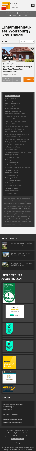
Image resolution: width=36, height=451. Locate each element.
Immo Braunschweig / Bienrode (12, 198)
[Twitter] (19, 443)
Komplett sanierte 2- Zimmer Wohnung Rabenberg (20, 254)
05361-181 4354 (10, 13)
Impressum (7, 436)
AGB (13, 436)
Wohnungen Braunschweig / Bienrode (20, 206)
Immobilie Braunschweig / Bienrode (17, 221)
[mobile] (32, 5)
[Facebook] (16, 443)
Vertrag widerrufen (17, 438)
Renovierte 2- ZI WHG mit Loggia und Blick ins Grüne (21, 264)
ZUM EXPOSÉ (29, 79)
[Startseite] (10, 6)
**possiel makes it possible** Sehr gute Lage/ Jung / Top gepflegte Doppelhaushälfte (17, 69)
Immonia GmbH (21, 433)
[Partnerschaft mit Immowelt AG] (9, 362)
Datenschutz (20, 436)
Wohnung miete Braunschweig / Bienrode (15, 208)
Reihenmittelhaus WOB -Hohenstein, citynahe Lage (21, 244)
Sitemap (28, 436)
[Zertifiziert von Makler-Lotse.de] (9, 389)
